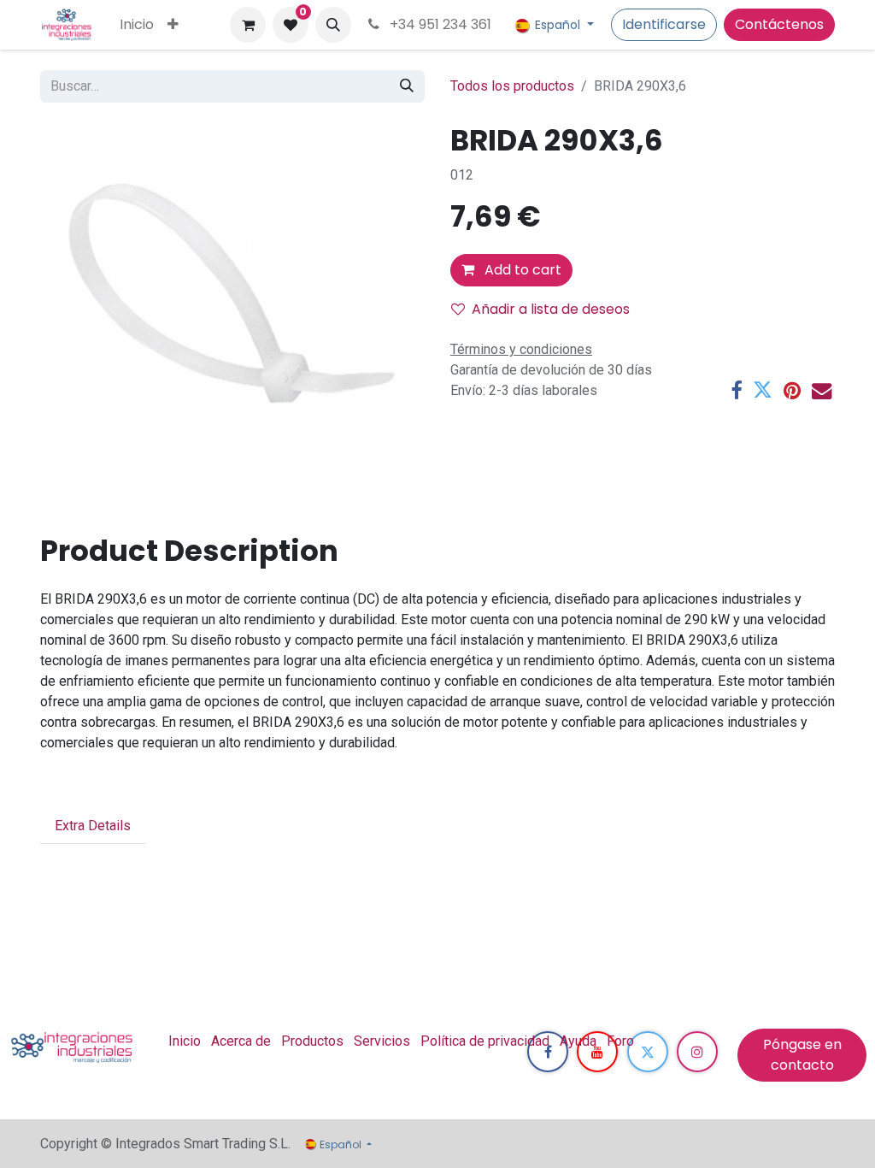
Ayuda (578, 1041)
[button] (333, 25)
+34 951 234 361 (438, 24)
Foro (620, 1041)
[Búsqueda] (407, 86)
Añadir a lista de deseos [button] (551, 309)
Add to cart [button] (521, 270)
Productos (312, 1041)
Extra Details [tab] (93, 825)
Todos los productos (512, 86)
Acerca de (241, 1041)
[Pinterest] (792, 390)
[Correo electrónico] (821, 390)
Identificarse (664, 24)
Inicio (184, 1041)
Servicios (382, 1041)
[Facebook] (736, 390)
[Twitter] (762, 390)
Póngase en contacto (802, 1055)
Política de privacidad (484, 1041)
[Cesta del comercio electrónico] (248, 25)
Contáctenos (779, 24)
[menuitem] (137, 25)
